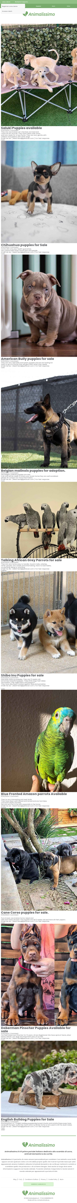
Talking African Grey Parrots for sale (31, 560)
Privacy (43, 1179)
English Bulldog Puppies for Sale (27, 1119)
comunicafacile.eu (43, 1200)
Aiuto (61, 1179)
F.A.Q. (20, 1179)
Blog (14, 1179)
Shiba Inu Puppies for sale (22, 675)
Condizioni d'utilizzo (31, 1179)
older (3, 1130)
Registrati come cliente (9, 6)
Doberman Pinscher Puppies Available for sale (36, 1029)
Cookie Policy (52, 1179)
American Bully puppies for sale (27, 359)
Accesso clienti (7, 11)
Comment (14, 130)
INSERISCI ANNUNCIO (38, 1184)
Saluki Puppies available (21, 128)
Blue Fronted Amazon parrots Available (34, 794)
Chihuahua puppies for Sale (24, 245)
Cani (3, 140)
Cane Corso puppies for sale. (25, 912)
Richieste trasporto (21, 2)
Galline (3, 570)
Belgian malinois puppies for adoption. (33, 470)
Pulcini (3, 807)
